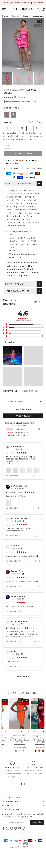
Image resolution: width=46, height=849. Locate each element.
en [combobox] (39, 302)
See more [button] (28, 636)
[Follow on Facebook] (3, 828)
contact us (21, 257)
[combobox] (40, 401)
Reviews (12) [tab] (10, 391)
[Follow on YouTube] (19, 828)
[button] (14, 97)
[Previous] (4, 715)
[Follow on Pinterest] (15, 828)
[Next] (41, 715)
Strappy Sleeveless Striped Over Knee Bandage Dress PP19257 (34, 739)
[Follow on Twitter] (7, 828)
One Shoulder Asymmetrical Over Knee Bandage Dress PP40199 (12, 739)
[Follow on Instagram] (11, 828)
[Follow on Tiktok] (23, 828)
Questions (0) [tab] (29, 391)
